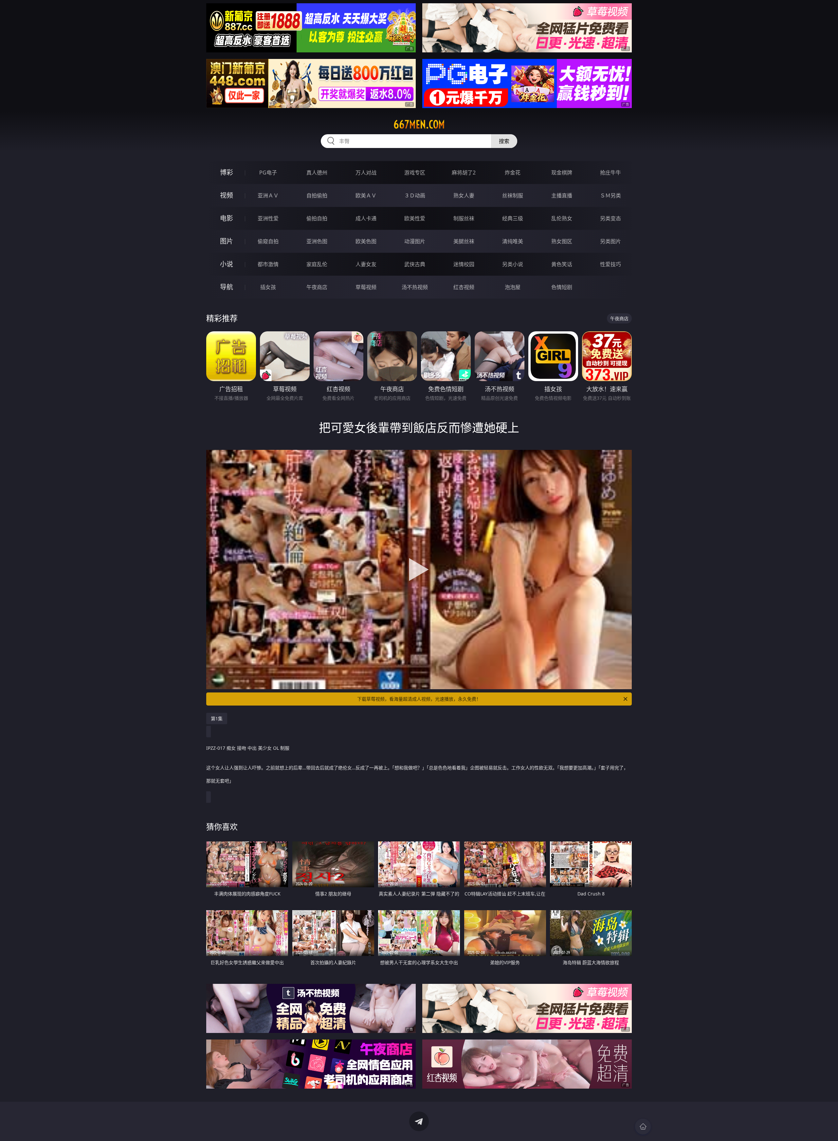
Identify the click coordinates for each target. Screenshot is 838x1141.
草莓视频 (365, 287)
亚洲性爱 (268, 218)
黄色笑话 (561, 264)
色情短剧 (561, 287)
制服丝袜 (463, 218)
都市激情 (268, 264)
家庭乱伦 (316, 264)
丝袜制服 (512, 195)
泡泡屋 (512, 287)
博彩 (226, 172)
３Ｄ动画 (414, 195)
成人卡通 (365, 218)
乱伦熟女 (561, 218)
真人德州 (316, 172)
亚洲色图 (316, 241)
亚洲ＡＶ (268, 195)
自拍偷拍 (316, 195)
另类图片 (610, 241)
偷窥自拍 (268, 241)
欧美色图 (365, 241)
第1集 (217, 718)
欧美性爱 (414, 218)
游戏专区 (414, 172)
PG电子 (268, 172)
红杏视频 (463, 287)
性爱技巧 (610, 264)
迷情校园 (463, 264)
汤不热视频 (415, 287)
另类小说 (512, 264)
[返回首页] (643, 1126)
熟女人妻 (463, 195)
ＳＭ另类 (610, 195)
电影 (226, 218)
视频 (226, 195)
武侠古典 (414, 264)
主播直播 (561, 195)
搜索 (504, 141)
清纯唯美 (512, 241)
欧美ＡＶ (365, 195)
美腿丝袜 (463, 241)
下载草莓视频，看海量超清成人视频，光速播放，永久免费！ (419, 699)
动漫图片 (414, 241)
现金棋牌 (561, 172)
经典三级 (512, 218)
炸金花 (512, 172)
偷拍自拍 (316, 218)
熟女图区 (561, 241)
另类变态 (610, 218)
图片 (226, 241)
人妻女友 (365, 264)
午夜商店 (316, 287)
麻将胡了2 (464, 172)
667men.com (419, 124)
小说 (226, 264)
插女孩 (268, 287)
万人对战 (365, 172)
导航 (226, 287)
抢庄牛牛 (610, 172)
